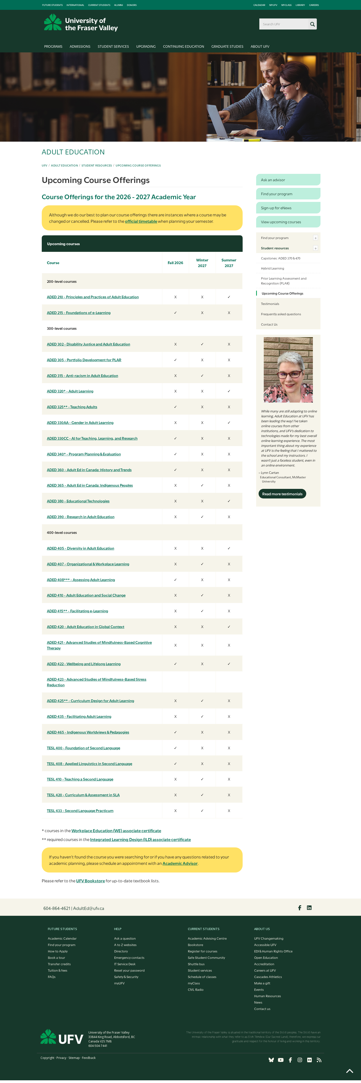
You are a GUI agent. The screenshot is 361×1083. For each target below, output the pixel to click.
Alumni (118, 5)
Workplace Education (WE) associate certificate (116, 830)
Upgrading (146, 46)
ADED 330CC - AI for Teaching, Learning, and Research (92, 438)
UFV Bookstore (90, 880)
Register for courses (202, 950)
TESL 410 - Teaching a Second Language (80, 779)
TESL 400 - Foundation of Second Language (83, 747)
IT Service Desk (125, 963)
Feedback (89, 1058)
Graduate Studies (227, 46)
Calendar (259, 5)
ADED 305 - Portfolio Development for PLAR (84, 359)
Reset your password (129, 970)
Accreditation (264, 963)
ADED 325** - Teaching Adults (72, 406)
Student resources (97, 165)
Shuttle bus (196, 963)
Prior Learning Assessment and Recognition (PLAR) (283, 281)
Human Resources (267, 995)
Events (259, 989)
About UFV (260, 46)
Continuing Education (183, 46)
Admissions (80, 46)
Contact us (262, 1008)
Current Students (99, 5)
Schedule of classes (202, 976)
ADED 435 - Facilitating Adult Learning (79, 716)
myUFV (273, 5)
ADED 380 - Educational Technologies (78, 500)
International (75, 5)
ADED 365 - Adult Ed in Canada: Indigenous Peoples (90, 485)
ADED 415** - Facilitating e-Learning (77, 610)
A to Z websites (125, 944)
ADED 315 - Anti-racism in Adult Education (82, 375)
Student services (200, 970)
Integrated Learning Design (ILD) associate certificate (140, 839)
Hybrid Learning (272, 268)
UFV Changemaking (268, 938)
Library (300, 5)
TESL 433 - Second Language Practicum (80, 810)
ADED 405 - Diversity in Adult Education (80, 548)
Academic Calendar (62, 938)
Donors (132, 5)
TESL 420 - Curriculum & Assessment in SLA (83, 794)
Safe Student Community (206, 957)
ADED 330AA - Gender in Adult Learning (80, 422)
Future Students (52, 5)
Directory (121, 950)
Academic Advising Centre (207, 938)
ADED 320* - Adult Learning (70, 390)
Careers (314, 5)
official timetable (141, 221)
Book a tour (56, 957)
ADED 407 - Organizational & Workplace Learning (88, 563)
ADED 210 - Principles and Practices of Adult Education (93, 296)
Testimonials (270, 303)
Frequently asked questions (281, 313)
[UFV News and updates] (319, 1060)
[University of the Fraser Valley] (81, 22)
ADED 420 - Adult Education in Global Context (85, 626)
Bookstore (195, 944)
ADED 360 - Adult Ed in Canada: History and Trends (89, 469)
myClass (286, 5)
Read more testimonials (282, 493)
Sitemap (74, 1058)
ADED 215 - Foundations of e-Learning (79, 312)
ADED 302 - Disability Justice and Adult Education (88, 343)
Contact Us (269, 324)
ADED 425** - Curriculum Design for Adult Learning (90, 700)
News (258, 1002)
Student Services (113, 46)
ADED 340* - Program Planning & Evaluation (84, 453)
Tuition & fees (57, 970)
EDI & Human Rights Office (273, 950)
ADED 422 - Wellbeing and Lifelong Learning (84, 663)
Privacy (61, 1058)
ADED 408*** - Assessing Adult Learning (81, 579)
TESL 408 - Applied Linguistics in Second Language (89, 763)
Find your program (275, 237)
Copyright (47, 1058)
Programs (53, 46)
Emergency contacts (129, 957)
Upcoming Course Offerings (138, 165)
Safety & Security (126, 976)
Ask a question (125, 938)
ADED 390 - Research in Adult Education (80, 516)
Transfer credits (59, 963)
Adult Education (64, 165)
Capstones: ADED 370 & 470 (280, 258)
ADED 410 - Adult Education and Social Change (86, 595)
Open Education (266, 957)
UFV (44, 165)
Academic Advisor (180, 863)
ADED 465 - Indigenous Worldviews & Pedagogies (88, 732)
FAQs (52, 976)
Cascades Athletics (268, 976)
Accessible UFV (265, 944)
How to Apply (58, 950)
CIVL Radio (196, 989)
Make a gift (262, 982)
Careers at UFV (265, 970)
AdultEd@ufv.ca (88, 908)
